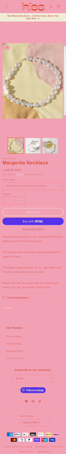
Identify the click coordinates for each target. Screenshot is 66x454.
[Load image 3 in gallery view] (50, 146)
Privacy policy (57, 447)
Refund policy (41, 447)
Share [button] (9, 307)
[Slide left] (3, 146)
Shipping (20, 174)
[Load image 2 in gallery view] (33, 146)
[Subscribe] (49, 378)
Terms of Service (15, 358)
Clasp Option (8, 180)
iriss (12, 447)
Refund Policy (14, 343)
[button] (6, 6)
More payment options (33, 229)
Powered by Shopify (23, 447)
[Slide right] (62, 146)
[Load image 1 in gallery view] (16, 146)
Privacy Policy (14, 336)
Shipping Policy (14, 351)
